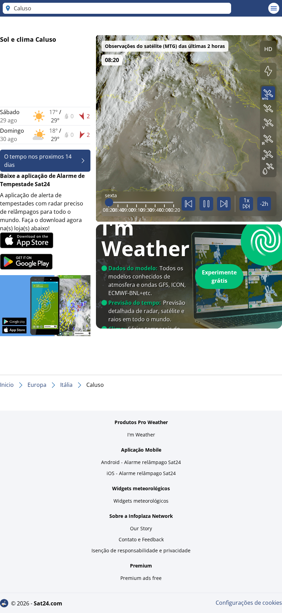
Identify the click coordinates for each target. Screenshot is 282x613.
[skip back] (188, 204)
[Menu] (273, 8)
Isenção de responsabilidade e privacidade (141, 550)
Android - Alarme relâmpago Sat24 (141, 462)
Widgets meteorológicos (141, 501)
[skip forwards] (224, 204)
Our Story (141, 528)
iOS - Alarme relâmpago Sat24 (141, 473)
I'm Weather (141, 434)
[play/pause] (206, 204)
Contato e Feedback (141, 539)
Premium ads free (141, 578)
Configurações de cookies (249, 602)
